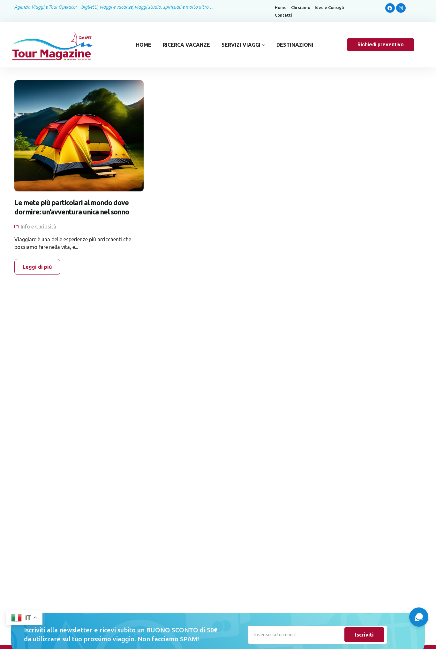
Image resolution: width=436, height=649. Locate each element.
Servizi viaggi (241, 45)
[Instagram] (401, 8)
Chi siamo (300, 7)
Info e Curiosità (38, 226)
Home (281, 7)
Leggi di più (37, 267)
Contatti (283, 15)
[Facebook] (390, 8)
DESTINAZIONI (294, 45)
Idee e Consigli (329, 7)
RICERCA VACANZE (186, 45)
